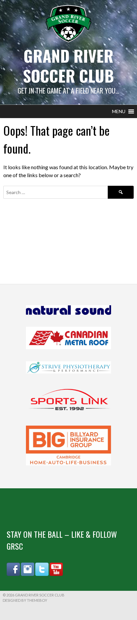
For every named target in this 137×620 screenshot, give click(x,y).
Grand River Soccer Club (68, 65)
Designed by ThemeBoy (25, 600)
